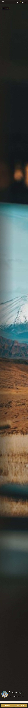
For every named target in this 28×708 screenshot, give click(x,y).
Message (7, 705)
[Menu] (3, 2)
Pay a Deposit (20, 705)
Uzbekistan (5, 8)
